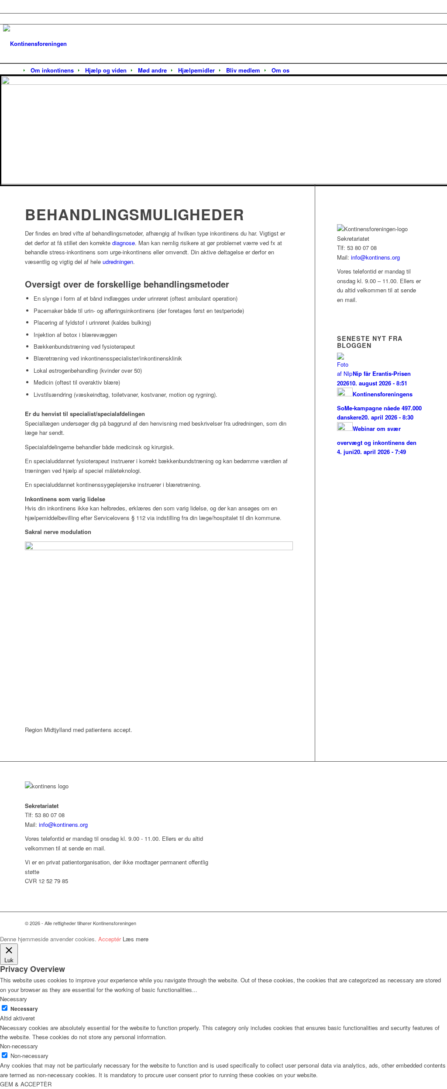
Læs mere (135, 939)
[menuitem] (52, 70)
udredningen (118, 261)
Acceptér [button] (109, 939)
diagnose (123, 243)
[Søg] (300, 71)
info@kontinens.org (374, 257)
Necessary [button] (13, 999)
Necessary (24, 1009)
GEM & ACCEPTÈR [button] (26, 1084)
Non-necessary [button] (19, 1046)
